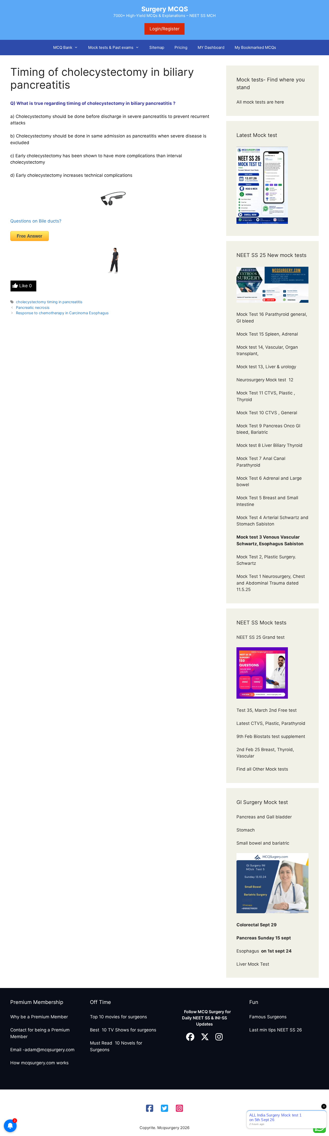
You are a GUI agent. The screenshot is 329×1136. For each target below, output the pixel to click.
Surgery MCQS (164, 9)
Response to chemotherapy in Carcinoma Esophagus (62, 313)
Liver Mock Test (252, 964)
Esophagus (264, 951)
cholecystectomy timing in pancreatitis (49, 302)
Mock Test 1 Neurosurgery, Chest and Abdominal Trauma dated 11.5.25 (270, 583)
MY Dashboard (211, 47)
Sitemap (156, 47)
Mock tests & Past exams (110, 47)
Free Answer (29, 236)
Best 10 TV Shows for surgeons (123, 1029)
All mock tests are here (260, 102)
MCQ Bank (62, 47)
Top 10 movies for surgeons (118, 1016)
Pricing (181, 47)
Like (25, 285)
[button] (77, 47)
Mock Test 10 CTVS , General (266, 412)
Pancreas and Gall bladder (264, 816)
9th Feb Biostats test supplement (270, 736)
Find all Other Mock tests (262, 769)
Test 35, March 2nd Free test (267, 710)
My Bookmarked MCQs (255, 47)
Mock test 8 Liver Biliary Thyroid (269, 445)
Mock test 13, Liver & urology (266, 366)
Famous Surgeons (268, 1016)
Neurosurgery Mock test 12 (265, 379)
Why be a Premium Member (39, 1016)
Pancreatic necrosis (33, 307)
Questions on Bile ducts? (35, 221)
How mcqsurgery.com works (39, 1062)
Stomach (246, 830)
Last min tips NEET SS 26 (275, 1029)
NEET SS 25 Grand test (261, 637)
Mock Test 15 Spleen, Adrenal (267, 334)
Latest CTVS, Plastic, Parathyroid (270, 723)
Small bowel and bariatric (262, 843)
